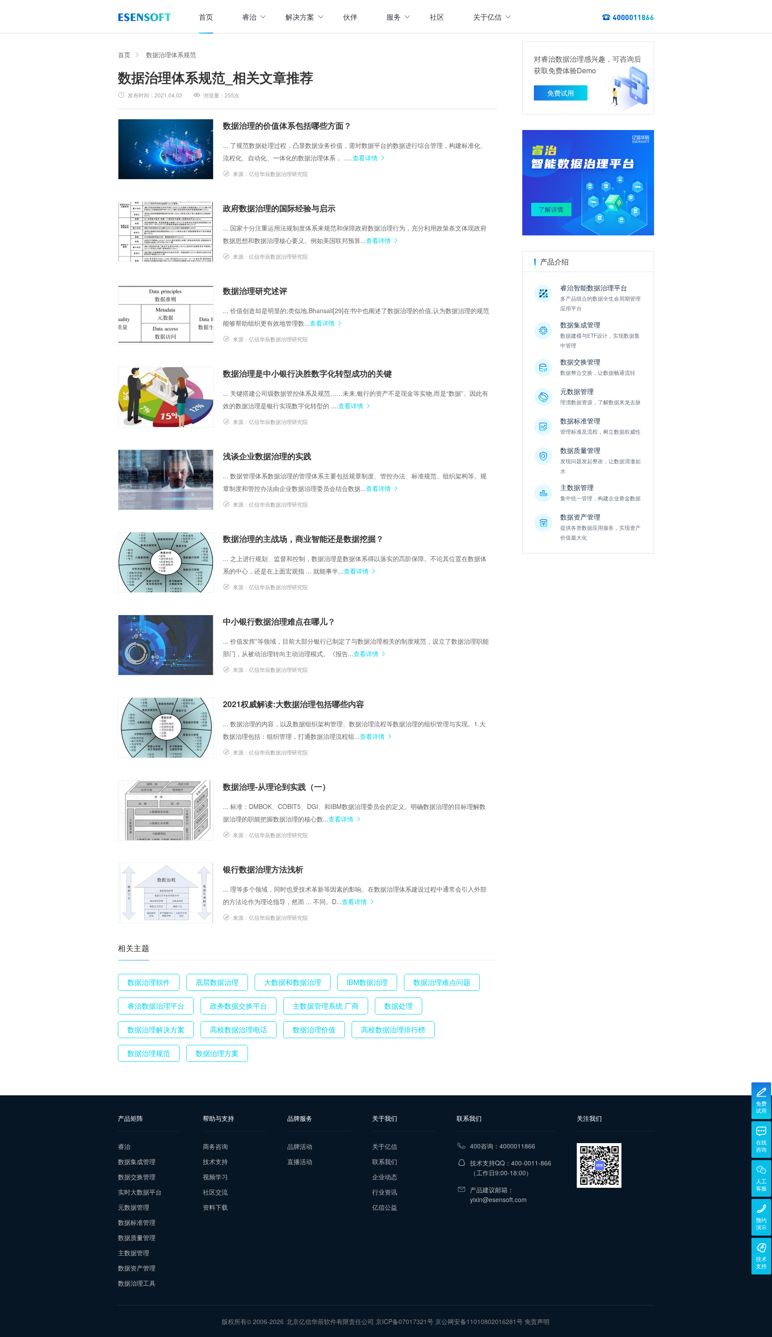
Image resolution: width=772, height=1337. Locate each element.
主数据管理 (133, 1252)
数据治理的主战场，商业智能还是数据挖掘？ (303, 539)
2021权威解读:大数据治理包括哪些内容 (293, 704)
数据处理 (398, 1006)
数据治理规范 (148, 1053)
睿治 (249, 17)
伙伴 (350, 17)
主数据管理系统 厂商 (326, 1006)
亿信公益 (384, 1207)
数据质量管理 (136, 1237)
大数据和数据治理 (292, 982)
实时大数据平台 (140, 1191)
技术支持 (215, 1161)
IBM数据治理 (367, 982)
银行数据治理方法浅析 (263, 869)
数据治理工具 (136, 1282)
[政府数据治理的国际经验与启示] (166, 231)
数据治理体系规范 (171, 54)
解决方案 (299, 17)
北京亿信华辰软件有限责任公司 (330, 1321)
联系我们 (384, 1161)
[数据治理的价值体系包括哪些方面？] (166, 149)
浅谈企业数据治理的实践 (267, 456)
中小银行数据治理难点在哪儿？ (279, 621)
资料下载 (215, 1207)
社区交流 (215, 1191)
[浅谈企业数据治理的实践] (166, 479)
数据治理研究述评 (255, 291)
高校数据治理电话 (238, 1029)
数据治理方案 (217, 1053)
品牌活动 (299, 1146)
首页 (206, 17)
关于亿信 (487, 17)
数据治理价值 (314, 1029)
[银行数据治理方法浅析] (166, 893)
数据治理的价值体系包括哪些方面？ (287, 125)
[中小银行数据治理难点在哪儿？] (166, 645)
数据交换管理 (136, 1176)
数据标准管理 (136, 1222)
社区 (437, 17)
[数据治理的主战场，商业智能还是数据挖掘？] (166, 562)
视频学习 (215, 1176)
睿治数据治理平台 (156, 1006)
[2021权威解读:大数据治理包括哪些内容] (166, 727)
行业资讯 (384, 1191)
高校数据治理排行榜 (393, 1029)
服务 (393, 17)
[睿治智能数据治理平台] (144, 17)
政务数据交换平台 (238, 1006)
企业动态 (384, 1176)
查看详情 (365, 157)
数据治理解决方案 (156, 1029)
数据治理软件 (148, 982)
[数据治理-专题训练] (588, 182)
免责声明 (537, 1321)
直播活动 (299, 1161)
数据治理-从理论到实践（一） (276, 786)
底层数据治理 (217, 982)
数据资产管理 (136, 1267)
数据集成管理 (136, 1161)
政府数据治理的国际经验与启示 (279, 208)
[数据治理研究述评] (166, 314)
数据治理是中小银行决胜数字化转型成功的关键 (307, 373)
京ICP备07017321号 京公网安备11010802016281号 (449, 1321)
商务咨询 (215, 1146)
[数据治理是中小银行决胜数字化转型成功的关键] (166, 397)
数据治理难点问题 (441, 982)
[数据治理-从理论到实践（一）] (166, 810)
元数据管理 (133, 1207)
